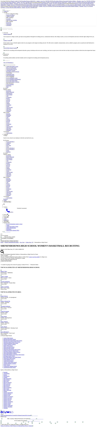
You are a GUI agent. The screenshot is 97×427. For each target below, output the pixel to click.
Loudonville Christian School (10, 366)
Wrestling (8, 111)
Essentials (8, 19)
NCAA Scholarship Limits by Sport (14, 224)
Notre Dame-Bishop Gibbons (10, 353)
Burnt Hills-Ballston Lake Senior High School (13, 354)
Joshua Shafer (4, 316)
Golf (7, 96)
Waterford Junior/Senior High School (11, 342)
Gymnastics (9, 97)
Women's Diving (7, 394)
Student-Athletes (7, 34)
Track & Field (9, 107)
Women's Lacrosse (7, 397)
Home (2, 242)
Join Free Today (7, 201)
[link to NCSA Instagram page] (4, 412)
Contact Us (5, 11)
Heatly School (6, 364)
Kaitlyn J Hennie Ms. (5, 301)
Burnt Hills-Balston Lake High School (12, 357)
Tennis (7, 106)
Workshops (8, 229)
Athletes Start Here (14, 241)
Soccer (7, 102)
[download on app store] (32, 418)
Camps (5, 200)
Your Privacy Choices (27, 425)
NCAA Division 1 (10, 141)
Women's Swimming (8, 401)
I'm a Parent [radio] (3, 238)
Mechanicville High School (9, 339)
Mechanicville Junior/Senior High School (12, 340)
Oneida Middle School (8, 359)
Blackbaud (8, 22)
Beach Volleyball (10, 92)
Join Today (6, 221)
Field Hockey (9, 93)
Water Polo (8, 110)
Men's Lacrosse (6, 383)
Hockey (8, 98)
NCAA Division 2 (10, 148)
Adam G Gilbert (4, 276)
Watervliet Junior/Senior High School (11, 349)
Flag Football (9, 94)
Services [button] (5, 214)
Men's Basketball (7, 378)
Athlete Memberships (11, 227)
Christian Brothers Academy (9, 363)
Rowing (8, 101)
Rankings (8, 151)
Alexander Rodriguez (5, 306)
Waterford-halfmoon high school (10, 343)
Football (8, 116)
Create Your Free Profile (6, 260)
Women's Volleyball (7, 405)
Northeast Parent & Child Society (10, 350)
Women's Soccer (7, 400)
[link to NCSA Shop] (6, 10)
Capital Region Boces (8, 361)
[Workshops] (6, 60)
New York (22, 242)
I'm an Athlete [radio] (10, 238)
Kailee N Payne (4, 296)
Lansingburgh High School (9, 367)
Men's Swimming (7, 387)
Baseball (8, 113)
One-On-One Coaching (11, 20)
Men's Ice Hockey (7, 382)
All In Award (28, 415)
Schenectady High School (9, 358)
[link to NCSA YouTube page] (8, 412)
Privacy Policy (10, 425)
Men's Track (6, 388)
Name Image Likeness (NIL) (12, 230)
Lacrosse (8, 99)
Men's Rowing (6, 385)
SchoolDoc (8, 25)
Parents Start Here (5, 241)
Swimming (8, 104)
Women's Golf (6, 395)
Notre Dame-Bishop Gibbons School (11, 352)
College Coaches (10, 16)
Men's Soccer (6, 386)
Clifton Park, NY (29, 242)
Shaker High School (7, 345)
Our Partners (18, 415)
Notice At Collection (17, 425)
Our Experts (13, 415)
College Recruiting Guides (12, 66)
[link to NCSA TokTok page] (6, 412)
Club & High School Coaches (10, 48)
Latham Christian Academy (9, 344)
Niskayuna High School (8, 347)
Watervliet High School (8, 348)
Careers (23, 415)
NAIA (7, 150)
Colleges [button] (5, 217)
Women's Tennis (7, 403)
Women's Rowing (7, 399)
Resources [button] (5, 216)
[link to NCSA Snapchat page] (12, 412)
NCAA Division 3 (10, 149)
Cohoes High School (8, 338)
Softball (8, 103)
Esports (5, 374)
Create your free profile (34, 257)
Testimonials (7, 415)
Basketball (8, 90)
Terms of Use (4, 425)
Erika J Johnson (4, 321)
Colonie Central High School (9, 362)
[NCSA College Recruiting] (7, 29)
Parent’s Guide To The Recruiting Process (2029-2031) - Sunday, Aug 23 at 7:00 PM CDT (31, 1)
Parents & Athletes (10, 15)
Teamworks (9, 24)
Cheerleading (9, 133)
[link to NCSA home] (3, 410)
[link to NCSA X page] (10, 412)
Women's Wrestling (7, 406)
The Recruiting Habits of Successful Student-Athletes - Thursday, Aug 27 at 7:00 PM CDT (72, 1)
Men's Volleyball (7, 390)
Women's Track (6, 404)
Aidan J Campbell (5, 286)
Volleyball (8, 108)
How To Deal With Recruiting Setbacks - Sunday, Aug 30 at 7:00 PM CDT (47, 3)
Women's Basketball (7, 392)
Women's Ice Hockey (8, 396)
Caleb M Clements (5, 311)
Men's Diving (6, 380)
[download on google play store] (40, 418)
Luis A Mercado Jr (5, 331)
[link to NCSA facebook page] (2, 412)
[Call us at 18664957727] (6, 27)
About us (3, 415)
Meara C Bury (4, 271)
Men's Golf (5, 381)
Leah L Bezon (4, 326)
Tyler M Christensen (5, 281)
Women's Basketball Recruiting (12, 242)
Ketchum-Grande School (9, 356)
